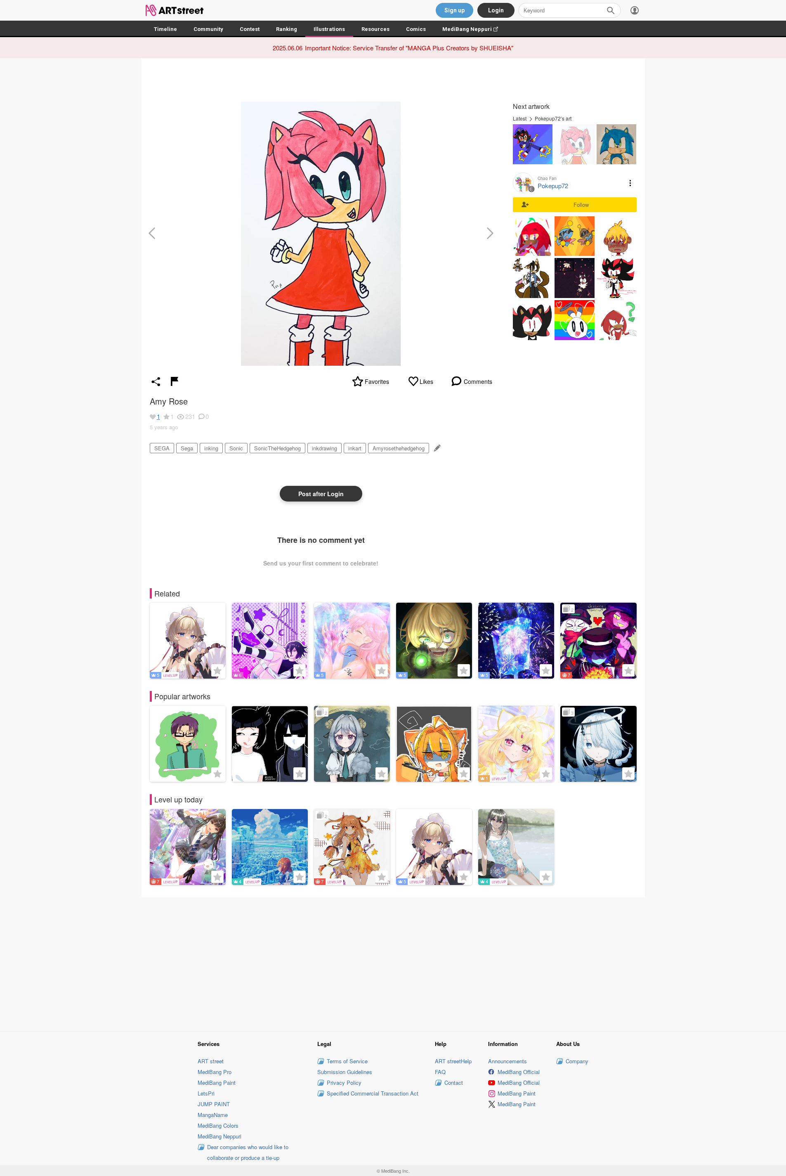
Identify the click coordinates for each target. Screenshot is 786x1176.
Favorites (377, 381)
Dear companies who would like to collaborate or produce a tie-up (247, 1152)
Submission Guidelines (344, 1072)
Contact (453, 1082)
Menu (630, 183)
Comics (416, 29)
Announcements (507, 1061)
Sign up (454, 10)
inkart (354, 448)
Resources (375, 29)
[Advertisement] (393, 963)
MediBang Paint (217, 1082)
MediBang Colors (218, 1125)
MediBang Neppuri (474, 29)
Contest (250, 29)
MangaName (213, 1115)
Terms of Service (347, 1061)
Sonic (236, 448)
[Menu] (635, 10)
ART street (211, 1061)
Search (610, 10)
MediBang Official (519, 1072)
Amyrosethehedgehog (399, 448)
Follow (581, 204)
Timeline (165, 29)
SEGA (162, 448)
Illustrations (329, 29)
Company (577, 1061)
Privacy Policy (344, 1082)
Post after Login (321, 494)
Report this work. (174, 381)
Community (208, 29)
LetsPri (206, 1093)
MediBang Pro (214, 1072)
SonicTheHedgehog (277, 448)
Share (156, 381)
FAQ (440, 1072)
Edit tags (436, 448)
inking (211, 448)
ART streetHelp (453, 1061)
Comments (478, 381)
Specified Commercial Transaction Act (372, 1093)
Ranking (286, 29)
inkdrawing (324, 448)
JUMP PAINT (214, 1104)
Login (496, 10)
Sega (187, 448)
